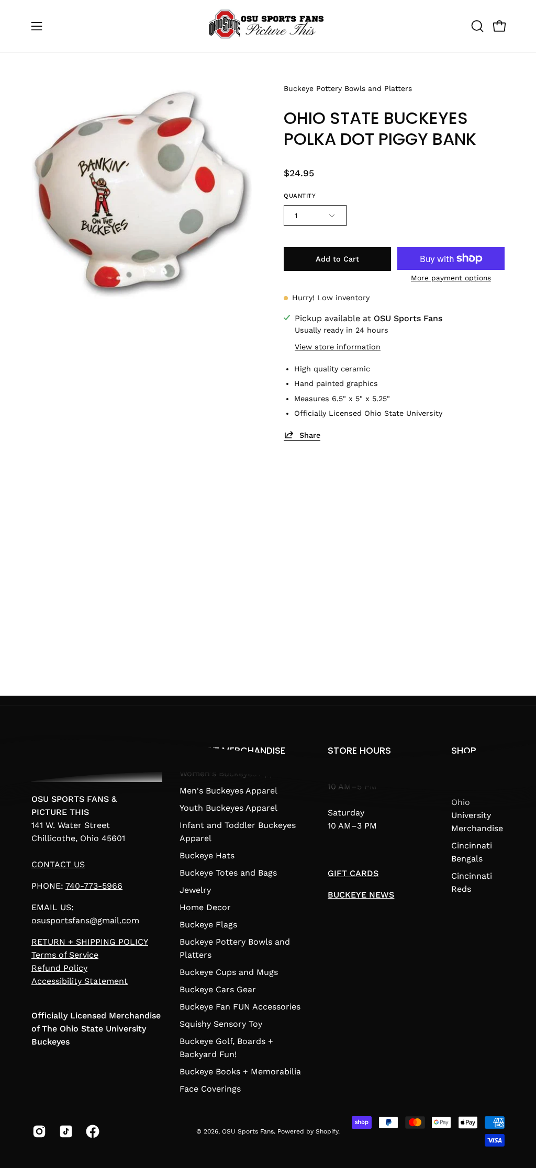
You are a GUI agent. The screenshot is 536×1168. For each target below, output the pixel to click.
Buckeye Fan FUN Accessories (240, 1007)
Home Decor (205, 907)
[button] (476, 26)
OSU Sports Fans (248, 1131)
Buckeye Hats (207, 855)
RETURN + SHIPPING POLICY (89, 942)
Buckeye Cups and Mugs (229, 972)
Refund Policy (59, 968)
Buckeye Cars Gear (218, 989)
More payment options (451, 278)
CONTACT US (58, 864)
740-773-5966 (93, 886)
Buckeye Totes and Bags (228, 873)
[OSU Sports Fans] (268, 26)
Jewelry (195, 890)
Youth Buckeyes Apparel (228, 808)
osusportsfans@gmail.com (85, 920)
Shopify (327, 1131)
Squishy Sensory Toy (221, 1024)
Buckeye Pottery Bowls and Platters (348, 88)
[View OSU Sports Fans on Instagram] (37, 1131)
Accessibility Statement (79, 981)
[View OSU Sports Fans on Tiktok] (64, 1131)
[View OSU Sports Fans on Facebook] (91, 1131)
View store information (338, 346)
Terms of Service (64, 955)
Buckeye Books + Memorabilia (240, 1071)
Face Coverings (210, 1089)
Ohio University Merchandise (477, 815)
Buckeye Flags (208, 924)
